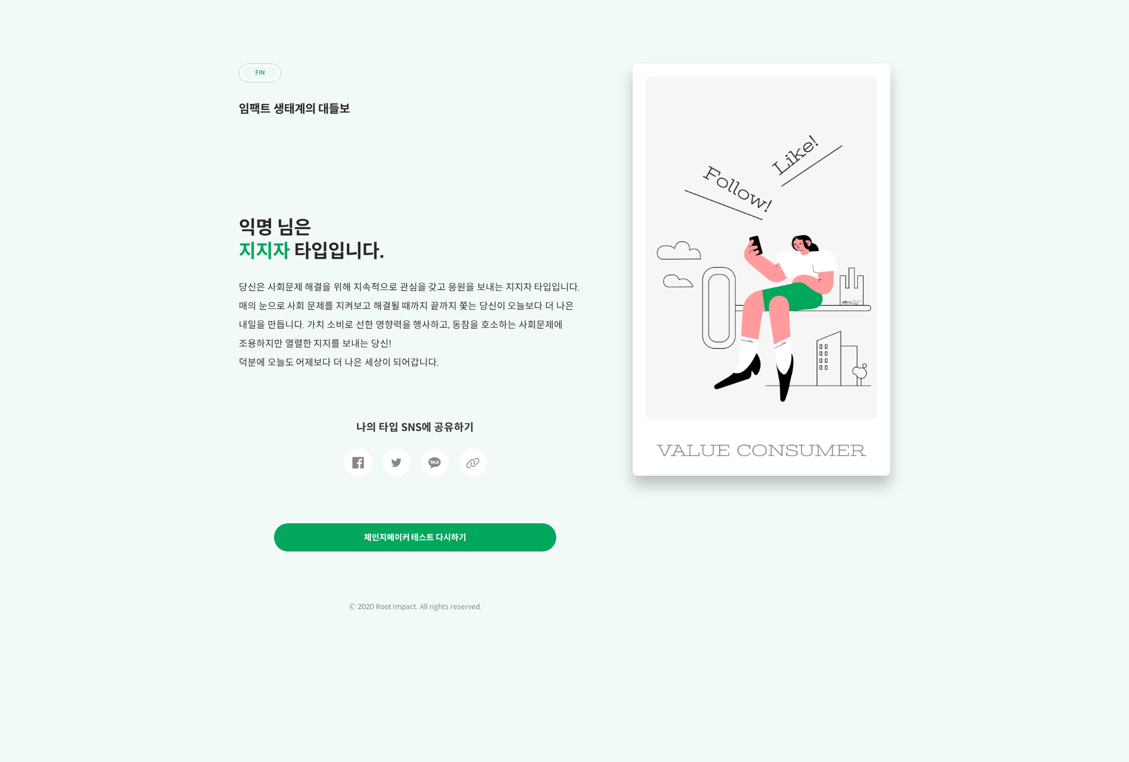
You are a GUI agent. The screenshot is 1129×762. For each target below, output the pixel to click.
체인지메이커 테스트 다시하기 (415, 538)
